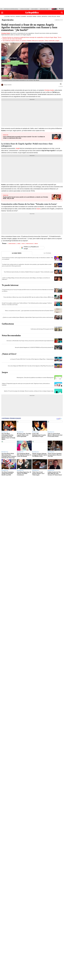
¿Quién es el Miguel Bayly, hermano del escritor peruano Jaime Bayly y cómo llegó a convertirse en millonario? (26, 278)
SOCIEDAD (29, 16)
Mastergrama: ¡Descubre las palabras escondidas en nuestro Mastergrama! (35, 377)
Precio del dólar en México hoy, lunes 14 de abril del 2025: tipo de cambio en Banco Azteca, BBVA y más (29, 297)
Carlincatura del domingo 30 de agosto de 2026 (42, 329)
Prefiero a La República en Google (31, 247)
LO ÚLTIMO (7, 16)
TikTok (23, 243)
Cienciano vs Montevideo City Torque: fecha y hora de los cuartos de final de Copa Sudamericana (30, 340)
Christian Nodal (5, 33)
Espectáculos (8, 20)
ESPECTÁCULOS (52, 16)
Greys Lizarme (7, 84)
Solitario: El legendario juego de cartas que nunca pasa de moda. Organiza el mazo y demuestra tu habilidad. (26, 384)
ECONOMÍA (23, 16)
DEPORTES (44, 16)
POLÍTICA (12, 16)
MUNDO (34, 16)
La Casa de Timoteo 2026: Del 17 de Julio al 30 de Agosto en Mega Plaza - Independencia (32, 359)
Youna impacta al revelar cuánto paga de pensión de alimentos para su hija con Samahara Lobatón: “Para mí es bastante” (27, 258)
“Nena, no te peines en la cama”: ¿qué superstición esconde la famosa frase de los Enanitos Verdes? (29, 310)
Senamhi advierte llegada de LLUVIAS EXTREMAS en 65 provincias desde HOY (34, 347)
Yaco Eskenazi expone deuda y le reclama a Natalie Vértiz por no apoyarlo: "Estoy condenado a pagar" (31, 40)
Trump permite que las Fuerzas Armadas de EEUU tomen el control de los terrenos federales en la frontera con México (28, 290)
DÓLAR (58, 16)
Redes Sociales (29, 243)
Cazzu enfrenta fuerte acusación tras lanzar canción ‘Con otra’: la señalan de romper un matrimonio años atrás (24, 137)
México (36, 243)
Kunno (18, 243)
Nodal (18, 148)
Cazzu (38, 208)
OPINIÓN (18, 16)
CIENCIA (39, 16)
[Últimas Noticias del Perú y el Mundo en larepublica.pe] (32, 13)
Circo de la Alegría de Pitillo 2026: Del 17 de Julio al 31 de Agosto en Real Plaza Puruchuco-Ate (31, 365)
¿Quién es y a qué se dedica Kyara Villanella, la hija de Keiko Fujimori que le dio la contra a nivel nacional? (28, 317)
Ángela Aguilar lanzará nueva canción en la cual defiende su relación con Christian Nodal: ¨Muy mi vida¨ (25, 197)
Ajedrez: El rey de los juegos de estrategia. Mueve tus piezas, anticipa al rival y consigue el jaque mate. (29, 391)
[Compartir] (60, 84)
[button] (2, 12)
